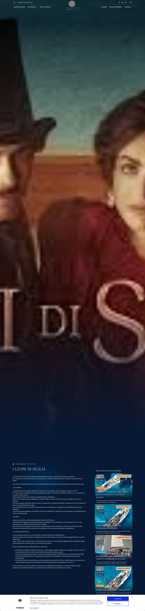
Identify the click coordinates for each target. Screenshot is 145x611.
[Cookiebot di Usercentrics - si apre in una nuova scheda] (20, 608)
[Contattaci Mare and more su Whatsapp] (122, 2)
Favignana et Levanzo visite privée (113, 590)
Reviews (104, 7)
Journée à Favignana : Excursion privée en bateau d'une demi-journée (111, 494)
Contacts (127, 7)
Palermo (70, 493)
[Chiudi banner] (132, 597)
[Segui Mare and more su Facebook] (119, 2)
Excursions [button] (32, 7)
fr (130, 2)
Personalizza (117, 603)
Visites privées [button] (45, 7)
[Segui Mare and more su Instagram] (125, 2)
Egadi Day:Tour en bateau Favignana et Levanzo (108, 527)
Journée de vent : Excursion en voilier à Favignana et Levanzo (111, 557)
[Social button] (14, 2)
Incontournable (115, 7)
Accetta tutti (118, 598)
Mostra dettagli (34, 608)
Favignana (40, 550)
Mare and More (19, 7)
